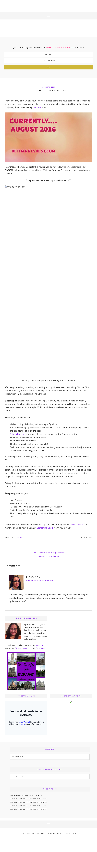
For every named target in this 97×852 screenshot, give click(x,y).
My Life (20, 537)
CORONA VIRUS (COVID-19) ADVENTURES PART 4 (28, 799)
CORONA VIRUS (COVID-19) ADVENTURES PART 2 (28, 806)
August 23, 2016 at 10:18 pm (39, 580)
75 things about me (23, 648)
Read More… (41, 648)
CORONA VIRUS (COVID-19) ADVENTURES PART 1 (28, 809)
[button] (48, 15)
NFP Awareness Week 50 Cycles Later (26, 795)
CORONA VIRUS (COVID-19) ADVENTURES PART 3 (28, 802)
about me (40, 645)
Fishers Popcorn (17, 434)
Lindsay (32, 576)
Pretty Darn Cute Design (66, 834)
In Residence (77, 524)
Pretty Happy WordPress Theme (39, 834)
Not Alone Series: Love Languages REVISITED (49, 553)
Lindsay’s (36, 107)
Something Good (45, 527)
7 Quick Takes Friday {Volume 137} (47, 556)
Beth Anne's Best (48, 28)
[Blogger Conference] (71, 702)
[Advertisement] (48, 5)
